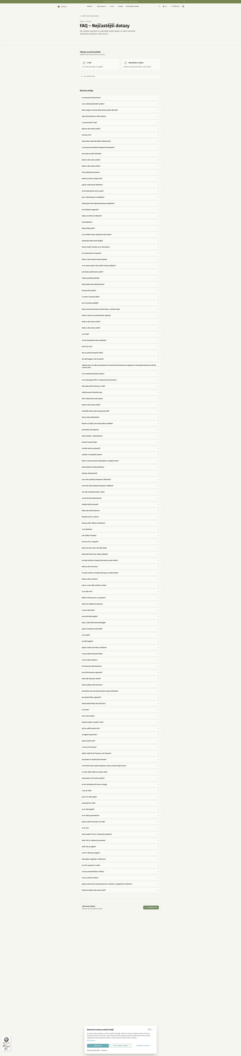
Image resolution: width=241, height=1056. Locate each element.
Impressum (104, 1050)
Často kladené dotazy (132, 6)
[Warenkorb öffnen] (183, 6)
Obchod (89, 6)
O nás (111, 6)
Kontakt (120, 6)
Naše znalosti (101, 6)
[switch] (6, 1049)
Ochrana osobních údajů (93, 1050)
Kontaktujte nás (152, 907)
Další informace (91, 1040)
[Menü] (9, 1037)
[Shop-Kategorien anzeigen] (93, 6)
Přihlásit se (176, 6)
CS (165, 6)
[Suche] (159, 6)
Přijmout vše (98, 1045)
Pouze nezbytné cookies (120, 1045)
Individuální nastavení (143, 1045)
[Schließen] (184, 2)
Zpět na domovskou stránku (90, 16)
